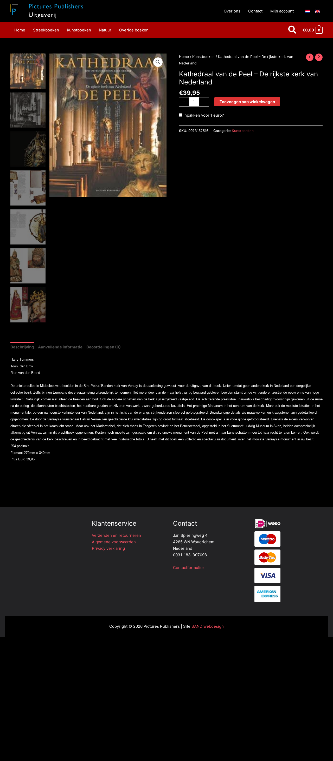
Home (184, 57)
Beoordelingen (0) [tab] (103, 347)
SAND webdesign (207, 626)
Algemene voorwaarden (114, 541)
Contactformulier (188, 567)
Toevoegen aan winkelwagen (247, 101)
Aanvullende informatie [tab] (60, 347)
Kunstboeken (203, 57)
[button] (292, 30)
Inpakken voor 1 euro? (203, 115)
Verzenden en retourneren (116, 535)
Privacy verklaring (108, 548)
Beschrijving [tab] (22, 347)
